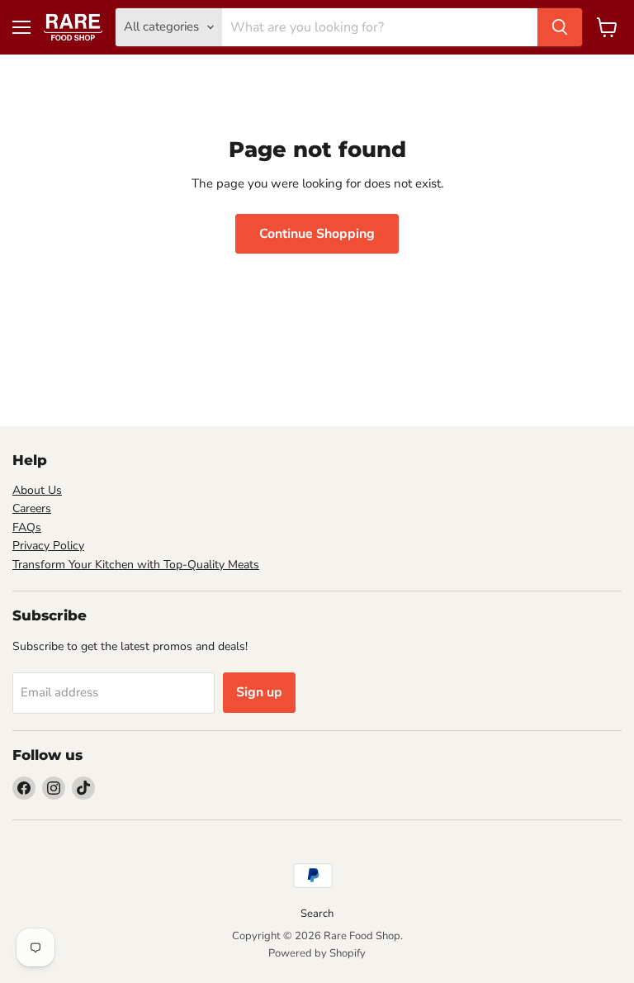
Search (317, 913)
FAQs (26, 527)
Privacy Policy (48, 545)
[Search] (559, 27)
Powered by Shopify (317, 953)
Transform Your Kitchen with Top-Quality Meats (135, 564)
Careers (31, 508)
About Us (37, 490)
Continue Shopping (317, 234)
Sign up (259, 692)
